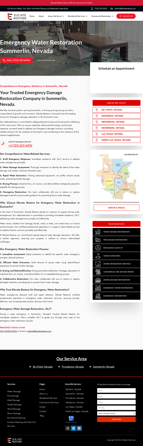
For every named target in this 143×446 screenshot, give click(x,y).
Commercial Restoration (101, 16)
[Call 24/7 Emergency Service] (3, 143)
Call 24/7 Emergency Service (19, 142)
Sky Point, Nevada (111, 109)
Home (32, 16)
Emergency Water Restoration (118, 288)
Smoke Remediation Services (117, 263)
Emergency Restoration (115, 296)
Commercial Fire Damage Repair (118, 271)
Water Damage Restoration (116, 231)
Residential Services (76, 16)
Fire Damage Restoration (115, 239)
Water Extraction (111, 256)
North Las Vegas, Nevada (116, 140)
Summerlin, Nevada (112, 115)
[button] (116, 103)
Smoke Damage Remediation (116, 280)
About (41, 16)
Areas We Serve (55, 16)
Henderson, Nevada (112, 127)
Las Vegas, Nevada (112, 133)
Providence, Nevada (112, 121)
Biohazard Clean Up (113, 248)
